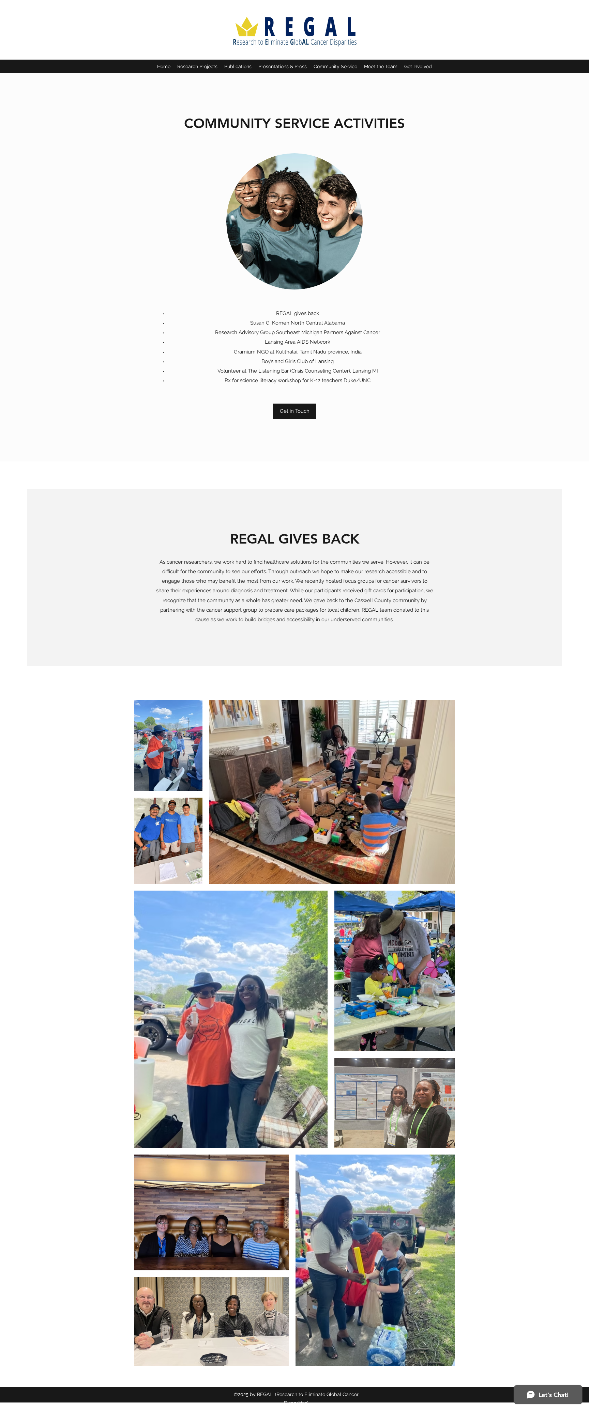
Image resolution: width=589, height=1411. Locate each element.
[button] (197, 66)
